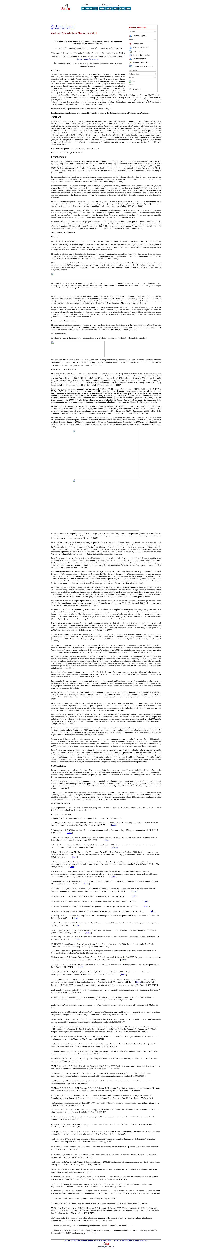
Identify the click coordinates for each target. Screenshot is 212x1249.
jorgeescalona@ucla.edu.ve (88, 59)
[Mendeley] (130, 81)
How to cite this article (141, 55)
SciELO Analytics (139, 36)
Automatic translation (141, 63)
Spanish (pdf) (138, 44)
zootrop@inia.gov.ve (106, 1247)
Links (113, 825)
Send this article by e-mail (143, 66)
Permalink (136, 89)
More (134, 81)
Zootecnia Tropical (62, 26)
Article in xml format (140, 48)
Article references (139, 51)
